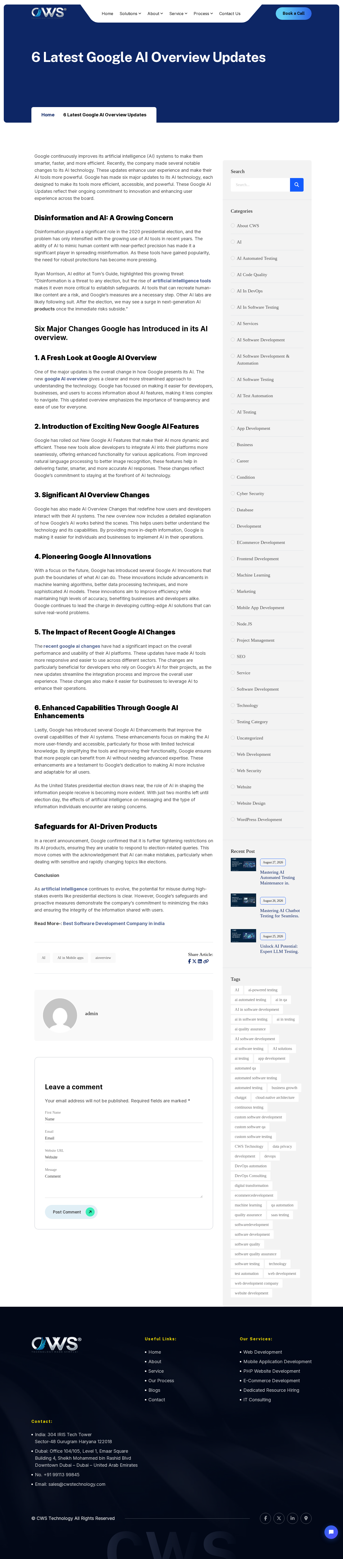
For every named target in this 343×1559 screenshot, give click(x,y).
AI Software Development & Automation (263, 360)
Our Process (161, 1380)
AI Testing (246, 412)
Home (107, 13)
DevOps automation (251, 1166)
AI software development (255, 1039)
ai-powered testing (262, 990)
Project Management (255, 640)
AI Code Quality (252, 274)
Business (245, 444)
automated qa (245, 1068)
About (153, 13)
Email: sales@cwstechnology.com (70, 1484)
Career (243, 460)
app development (271, 1058)
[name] (206, 961)
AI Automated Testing (257, 258)
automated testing (248, 1088)
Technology (247, 705)
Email (49, 1131)
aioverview (103, 958)
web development (254, 754)
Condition (246, 477)
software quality (247, 1244)
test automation (247, 1273)
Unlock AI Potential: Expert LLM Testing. (279, 949)
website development (251, 1293)
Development (249, 526)
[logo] (49, 14)
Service (176, 13)
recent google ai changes (71, 646)
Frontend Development (258, 558)
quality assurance (248, 1215)
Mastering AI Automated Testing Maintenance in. (277, 877)
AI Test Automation (255, 395)
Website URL (54, 1151)
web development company (256, 1283)
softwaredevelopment (252, 1224)
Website (244, 786)
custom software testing (253, 1136)
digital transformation (251, 1185)
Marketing (246, 591)
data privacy (282, 1146)
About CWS (248, 225)
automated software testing (256, 1078)
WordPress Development (259, 819)
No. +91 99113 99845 (57, 1474)
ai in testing (286, 1019)
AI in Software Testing (258, 307)
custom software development (258, 1117)
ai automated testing (250, 1000)
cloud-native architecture (275, 1097)
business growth (284, 1088)
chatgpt (240, 1097)
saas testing (280, 1215)
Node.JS (244, 623)
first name (53, 1112)
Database (245, 509)
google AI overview (65, 378)
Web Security (249, 770)
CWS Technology (249, 1146)
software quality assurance (255, 1254)
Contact (156, 1399)
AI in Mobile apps (70, 958)
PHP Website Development (271, 1371)
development (245, 1156)
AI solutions (282, 1048)
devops (270, 1156)
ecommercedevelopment (254, 1195)
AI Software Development (261, 339)
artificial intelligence (64, 888)
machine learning (248, 1205)
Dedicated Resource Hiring (271, 1390)
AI (43, 958)
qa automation (282, 1205)
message (51, 1170)
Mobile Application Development (277, 1361)
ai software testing (249, 1048)
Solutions (128, 13)
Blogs (154, 1390)
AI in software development (257, 1009)
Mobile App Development (260, 607)
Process (201, 13)
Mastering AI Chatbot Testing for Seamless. (280, 913)
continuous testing (249, 1107)
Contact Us (230, 13)
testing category (252, 721)
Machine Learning (253, 575)
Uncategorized (250, 738)
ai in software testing (251, 1019)
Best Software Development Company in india (114, 923)
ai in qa (281, 1000)
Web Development (262, 1352)
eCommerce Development (261, 542)
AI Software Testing (255, 379)
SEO (241, 656)
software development (258, 689)
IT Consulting (257, 1399)
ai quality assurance (250, 1029)
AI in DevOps (250, 290)
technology (278, 1264)
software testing (247, 1264)
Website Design (251, 803)
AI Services (247, 323)
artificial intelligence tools (182, 280)
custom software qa (250, 1127)
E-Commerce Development (271, 1380)
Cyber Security (250, 493)
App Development (253, 428)
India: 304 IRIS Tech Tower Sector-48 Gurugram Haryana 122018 (73, 1438)
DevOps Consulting (250, 1176)
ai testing (242, 1058)
